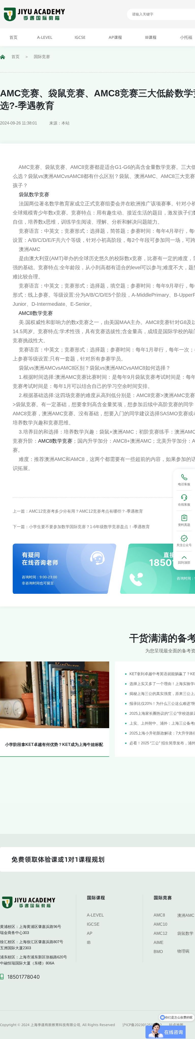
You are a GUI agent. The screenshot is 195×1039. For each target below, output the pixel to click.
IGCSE (93, 924)
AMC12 (160, 933)
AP (89, 933)
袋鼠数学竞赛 (34, 194)
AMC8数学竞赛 (36, 313)
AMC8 (159, 915)
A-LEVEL (95, 915)
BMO (158, 952)
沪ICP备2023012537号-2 (142, 1024)
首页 (15, 57)
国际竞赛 (42, 57)
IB (89, 942)
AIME (159, 942)
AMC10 (160, 924)
